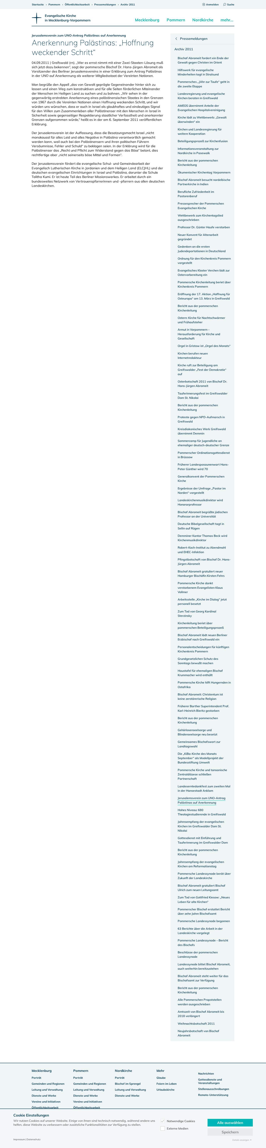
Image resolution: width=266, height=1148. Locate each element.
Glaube (161, 1077)
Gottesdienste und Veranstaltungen (210, 1081)
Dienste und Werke (44, 1095)
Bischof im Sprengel (128, 1083)
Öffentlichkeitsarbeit (45, 1107)
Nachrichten (206, 1073)
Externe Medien (177, 1128)
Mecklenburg (147, 19)
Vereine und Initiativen (46, 1101)
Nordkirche (202, 19)
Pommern (176, 19)
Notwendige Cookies (181, 1121)
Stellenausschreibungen (213, 1089)
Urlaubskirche (165, 1089)
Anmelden (212, 4)
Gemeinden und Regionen (48, 1083)
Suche (230, 4)
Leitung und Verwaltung (47, 1089)
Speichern (230, 1132)
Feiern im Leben (167, 1083)
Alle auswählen (230, 1122)
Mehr (160, 1071)
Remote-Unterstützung (213, 1095)
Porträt (36, 1077)
